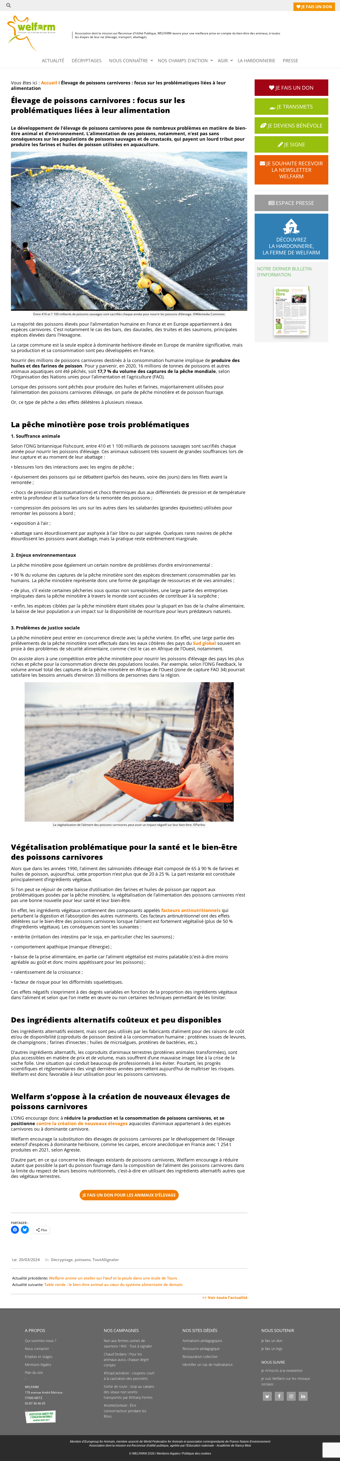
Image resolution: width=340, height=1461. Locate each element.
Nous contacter (37, 1348)
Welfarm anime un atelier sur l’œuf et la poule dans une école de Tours (113, 1278)
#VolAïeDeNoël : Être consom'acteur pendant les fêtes (125, 1411)
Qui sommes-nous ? (40, 1341)
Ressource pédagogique (201, 1348)
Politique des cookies (196, 1453)
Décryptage (62, 1259)
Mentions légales (38, 1364)
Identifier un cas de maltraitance (207, 1364)
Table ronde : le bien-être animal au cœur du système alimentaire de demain (113, 1284)
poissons (83, 1259)
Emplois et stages (39, 1356)
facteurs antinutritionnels (191, 910)
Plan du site (34, 1372)
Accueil (49, 83)
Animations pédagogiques (202, 1341)
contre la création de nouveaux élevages (82, 1123)
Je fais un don (271, 1341)
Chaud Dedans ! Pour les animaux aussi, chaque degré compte (126, 1359)
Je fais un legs (272, 1348)
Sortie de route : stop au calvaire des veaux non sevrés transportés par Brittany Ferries (129, 1392)
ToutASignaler (106, 1259)
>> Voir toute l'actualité (224, 1297)
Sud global (204, 643)
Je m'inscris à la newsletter (282, 1370)
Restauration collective (200, 1356)
